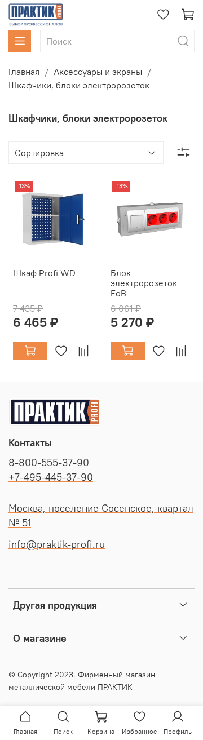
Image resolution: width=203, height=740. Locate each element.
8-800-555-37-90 (48, 463)
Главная (23, 71)
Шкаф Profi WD (44, 272)
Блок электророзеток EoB (144, 283)
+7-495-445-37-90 (50, 477)
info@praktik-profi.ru (56, 544)
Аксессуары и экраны (98, 71)
